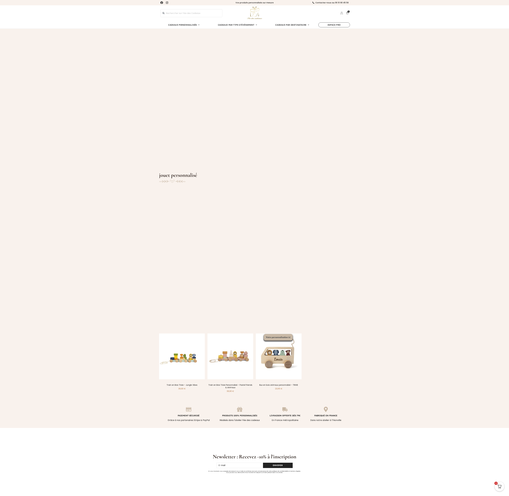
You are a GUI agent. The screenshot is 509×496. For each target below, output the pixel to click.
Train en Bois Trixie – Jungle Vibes (182, 385)
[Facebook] (161, 2)
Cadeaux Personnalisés (182, 25)
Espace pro (334, 25)
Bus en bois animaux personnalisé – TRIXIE (278, 385)
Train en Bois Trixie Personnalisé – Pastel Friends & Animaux (230, 386)
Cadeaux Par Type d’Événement (236, 25)
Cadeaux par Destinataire (290, 25)
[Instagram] (167, 2)
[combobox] (191, 13)
